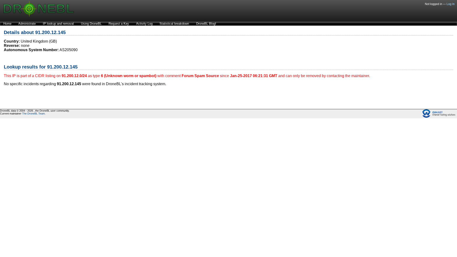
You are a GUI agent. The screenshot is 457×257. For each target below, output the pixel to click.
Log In (451, 4)
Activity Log (144, 23)
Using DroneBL (91, 23)
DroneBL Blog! (206, 23)
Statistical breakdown (174, 23)
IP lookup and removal (58, 23)
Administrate (27, 23)
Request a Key (119, 23)
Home (7, 23)
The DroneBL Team (33, 113)
